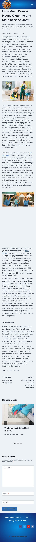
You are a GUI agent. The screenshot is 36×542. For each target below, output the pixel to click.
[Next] (30, 423)
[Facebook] (20, 526)
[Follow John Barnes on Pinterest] (18, 370)
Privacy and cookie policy (18, 521)
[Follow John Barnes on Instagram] (11, 370)
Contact (28, 517)
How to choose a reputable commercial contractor (27, 382)
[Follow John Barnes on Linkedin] (14, 370)
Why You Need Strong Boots (7, 380)
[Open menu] (32, 4)
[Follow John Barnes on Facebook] (3, 370)
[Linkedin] (32, 526)
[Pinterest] (28, 526)
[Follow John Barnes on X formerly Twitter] (7, 370)
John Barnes (10, 434)
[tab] (14, 443)
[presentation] (18, 414)
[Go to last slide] (5, 423)
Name (6, 494)
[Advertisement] (18, 227)
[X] (24, 526)
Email (5, 502)
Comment (7, 467)
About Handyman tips (13, 517)
